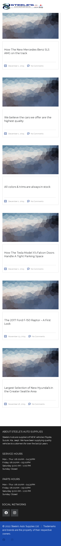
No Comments (37, 66)
